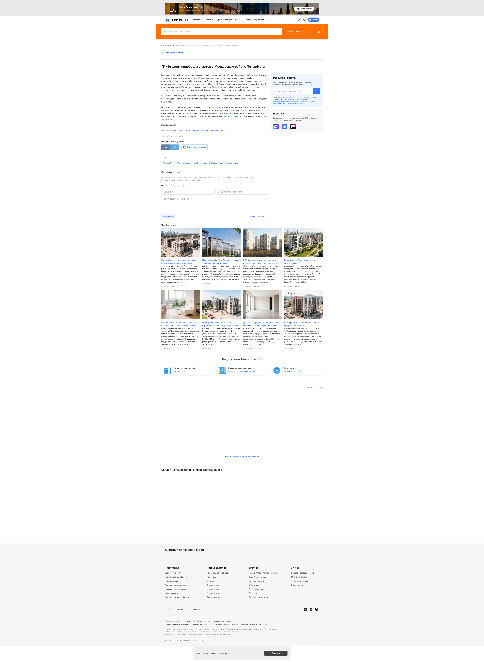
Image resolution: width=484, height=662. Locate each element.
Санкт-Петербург (173, 573)
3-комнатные (213, 593)
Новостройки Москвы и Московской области (184, 641)
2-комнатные (213, 589)
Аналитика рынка (299, 581)
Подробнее (243, 653)
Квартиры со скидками (218, 573)
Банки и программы (258, 597)
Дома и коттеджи (224, 20)
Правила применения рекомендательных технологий (187, 624)
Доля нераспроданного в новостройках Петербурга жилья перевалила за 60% (262, 324)
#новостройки (232, 163)
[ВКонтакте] (165, 147)
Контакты (180, 609)
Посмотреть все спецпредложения (242, 456)
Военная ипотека (257, 581)
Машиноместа (171, 593)
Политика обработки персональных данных (212, 621)
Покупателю (297, 585)
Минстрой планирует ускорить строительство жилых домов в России (220, 324)
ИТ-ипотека (254, 585)
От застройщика (257, 589)
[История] (298, 20)
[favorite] (304, 20)
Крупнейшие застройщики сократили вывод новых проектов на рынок (178, 261)
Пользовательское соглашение (178, 621)
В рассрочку (255, 593)
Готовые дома (171, 581)
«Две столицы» (231, 116)
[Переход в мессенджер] (316, 609)
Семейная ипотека (257, 577)
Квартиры (210, 20)
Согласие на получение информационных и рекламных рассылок (239, 624)
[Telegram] (174, 147)
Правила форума (257, 216)
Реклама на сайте (194, 609)
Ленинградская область (176, 577)
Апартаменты (213, 597)
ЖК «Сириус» (217, 107)
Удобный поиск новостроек (177, 32)
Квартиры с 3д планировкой (241, 371)
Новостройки (197, 20)
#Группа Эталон (183, 163)
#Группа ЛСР (168, 163)
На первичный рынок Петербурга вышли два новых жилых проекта (221, 261)
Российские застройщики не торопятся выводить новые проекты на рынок (179, 324)
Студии (210, 581)
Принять (276, 653)
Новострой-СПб (167, 45)
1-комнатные (213, 585)
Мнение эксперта (299, 577)
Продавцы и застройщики (177, 597)
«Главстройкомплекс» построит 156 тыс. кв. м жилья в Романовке (192, 130)
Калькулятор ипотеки (263, 573)
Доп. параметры (294, 31)
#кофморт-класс (200, 163)
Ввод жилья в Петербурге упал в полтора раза (299, 261)
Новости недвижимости (302, 573)
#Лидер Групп (216, 163)
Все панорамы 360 (292, 371)
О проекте (169, 609)
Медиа (248, 20)
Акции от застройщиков (176, 585)
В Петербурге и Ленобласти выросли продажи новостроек (301, 324)
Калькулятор (180, 371)
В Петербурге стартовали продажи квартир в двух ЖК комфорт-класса (260, 261)
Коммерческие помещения (177, 589)
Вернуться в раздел (174, 53)
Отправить (168, 216)
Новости (179, 45)
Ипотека (239, 20)
